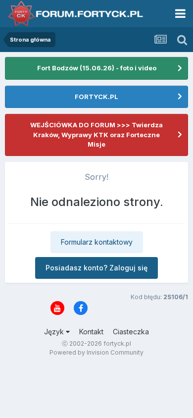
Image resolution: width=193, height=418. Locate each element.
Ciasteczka (131, 331)
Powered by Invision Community (96, 352)
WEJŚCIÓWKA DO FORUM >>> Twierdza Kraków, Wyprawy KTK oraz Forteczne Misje (96, 134)
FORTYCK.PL (96, 97)
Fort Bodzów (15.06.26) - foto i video (96, 68)
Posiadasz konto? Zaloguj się (96, 267)
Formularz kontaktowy (97, 242)
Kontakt (91, 331)
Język (55, 331)
